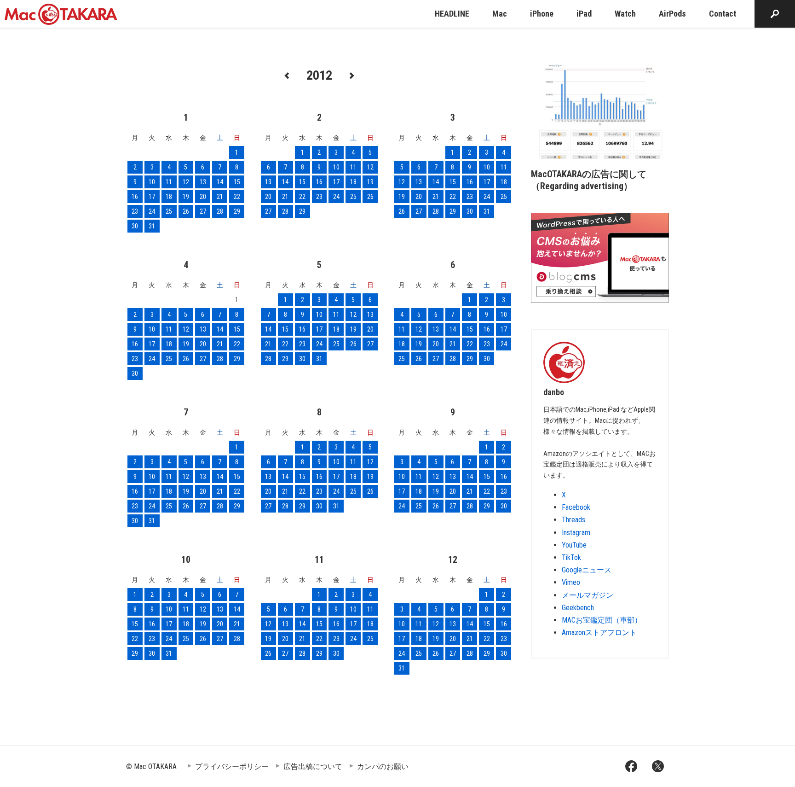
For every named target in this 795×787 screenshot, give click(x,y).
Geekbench (578, 607)
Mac (499, 13)
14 (220, 182)
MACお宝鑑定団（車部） (602, 620)
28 (220, 211)
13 (203, 182)
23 (135, 211)
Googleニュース (586, 569)
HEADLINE (452, 13)
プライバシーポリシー (232, 766)
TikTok (571, 557)
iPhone (541, 13)
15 (237, 182)
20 (203, 196)
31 (152, 226)
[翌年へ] (351, 75)
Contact (722, 13)
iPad (584, 13)
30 (135, 226)
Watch (625, 13)
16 (135, 196)
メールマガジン (587, 595)
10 (152, 182)
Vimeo (571, 582)
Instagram (576, 532)
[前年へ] (287, 75)
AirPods (672, 13)
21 (220, 196)
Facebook (576, 507)
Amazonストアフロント (599, 632)
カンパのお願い (383, 766)
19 (186, 196)
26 (186, 211)
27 (203, 211)
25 (169, 211)
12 (186, 182)
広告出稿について (312, 766)
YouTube (574, 545)
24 (152, 211)
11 (169, 182)
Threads (573, 519)
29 (237, 211)
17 (152, 196)
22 (237, 196)
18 (169, 196)
